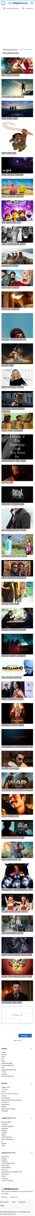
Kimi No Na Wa (5, 1098)
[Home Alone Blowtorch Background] (17, 299)
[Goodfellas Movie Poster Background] (17, 644)
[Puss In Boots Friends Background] (17, 421)
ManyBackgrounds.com (10, 49)
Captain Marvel (6, 1167)
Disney (3, 1052)
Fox (2, 1059)
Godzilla (3, 1159)
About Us (4, 1197)
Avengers (4, 1130)
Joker (3, 1145)
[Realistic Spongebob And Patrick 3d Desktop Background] (17, 187)
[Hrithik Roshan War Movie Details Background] (17, 780)
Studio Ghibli (5, 1165)
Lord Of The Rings (7, 1180)
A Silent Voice (5, 1087)
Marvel (3, 1135)
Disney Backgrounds (12, 8)
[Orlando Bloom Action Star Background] (17, 990)
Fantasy (4, 1054)
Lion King (4, 1074)
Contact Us (13, 1197)
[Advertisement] (17, 29)
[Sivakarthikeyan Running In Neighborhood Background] (17, 850)
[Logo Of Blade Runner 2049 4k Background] (17, 737)
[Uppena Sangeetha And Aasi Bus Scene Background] (17, 592)
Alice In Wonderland (7, 1139)
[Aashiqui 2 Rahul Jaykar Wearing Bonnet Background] (17, 759)
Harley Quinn (5, 1174)
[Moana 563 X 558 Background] (17, 137)
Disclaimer (22, 1202)
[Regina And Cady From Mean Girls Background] (17, 902)
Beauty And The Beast (8, 1109)
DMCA (2, 1205)
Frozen (3, 1091)
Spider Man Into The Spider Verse (11, 1172)
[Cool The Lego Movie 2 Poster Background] (17, 210)
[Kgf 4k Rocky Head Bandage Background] (17, 473)
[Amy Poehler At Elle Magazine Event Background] (17, 377)
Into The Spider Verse (8, 1163)
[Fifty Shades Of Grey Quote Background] (17, 447)
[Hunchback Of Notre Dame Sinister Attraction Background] (17, 945)
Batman (4, 1143)
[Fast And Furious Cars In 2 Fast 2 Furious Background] (17, 876)
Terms (13, 1202)
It (1, 1141)
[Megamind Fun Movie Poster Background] (17, 668)
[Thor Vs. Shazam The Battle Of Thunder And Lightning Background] (17, 65)
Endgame (4, 1161)
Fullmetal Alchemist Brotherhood (11, 1100)
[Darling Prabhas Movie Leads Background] (17, 544)
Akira (3, 1067)
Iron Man (4, 1133)
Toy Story (4, 1089)
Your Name (4, 1178)
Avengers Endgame (7, 1126)
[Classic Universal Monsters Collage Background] (17, 234)
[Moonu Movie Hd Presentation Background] (17, 828)
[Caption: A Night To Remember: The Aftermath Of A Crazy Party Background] (17, 256)
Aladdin (3, 1106)
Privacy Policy (4, 1202)
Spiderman (4, 1128)
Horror (3, 1057)
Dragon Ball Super (6, 1063)
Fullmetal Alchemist (7, 1065)
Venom (3, 1176)
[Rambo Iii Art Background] (17, 353)
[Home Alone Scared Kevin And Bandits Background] (17, 278)
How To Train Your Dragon (9, 1093)
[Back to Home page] (3, 3)
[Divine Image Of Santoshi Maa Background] (17, 713)
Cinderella (4, 1111)
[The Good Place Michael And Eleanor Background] (17, 923)
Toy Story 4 (5, 1102)
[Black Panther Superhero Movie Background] (17, 87)
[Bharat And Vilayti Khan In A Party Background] (17, 568)
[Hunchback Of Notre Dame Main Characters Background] (17, 967)
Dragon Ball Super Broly (8, 1069)
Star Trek (4, 1169)
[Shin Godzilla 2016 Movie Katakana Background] (17, 165)
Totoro (3, 1072)
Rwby (3, 1061)
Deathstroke (5, 1104)
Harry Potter (5, 1157)
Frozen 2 (4, 1096)
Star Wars (4, 1124)
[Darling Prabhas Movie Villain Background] (17, 518)
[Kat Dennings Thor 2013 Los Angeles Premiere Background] (17, 689)
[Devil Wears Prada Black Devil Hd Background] (17, 494)
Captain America (6, 1137)
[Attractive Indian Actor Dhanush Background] (17, 804)
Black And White (6, 1122)
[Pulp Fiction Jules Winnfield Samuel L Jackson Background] (17, 325)
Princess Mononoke (7, 1076)
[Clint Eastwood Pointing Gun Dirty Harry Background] (17, 399)
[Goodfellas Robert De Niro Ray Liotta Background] (17, 618)
